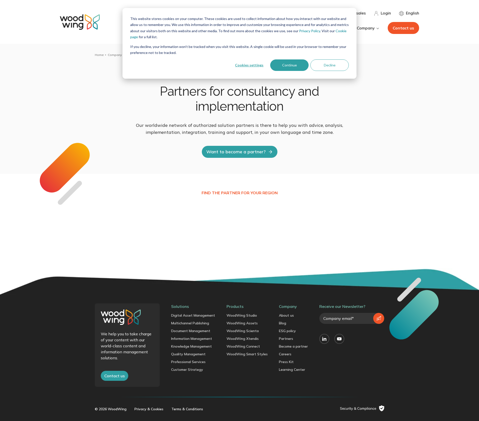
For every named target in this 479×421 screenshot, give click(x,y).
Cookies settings (249, 65)
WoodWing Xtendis (243, 338)
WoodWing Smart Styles (247, 354)
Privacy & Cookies (148, 409)
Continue (289, 65)
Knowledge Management (191, 346)
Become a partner (293, 346)
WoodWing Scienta (243, 331)
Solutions (180, 306)
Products (235, 306)
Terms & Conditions (187, 409)
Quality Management (188, 354)
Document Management (190, 331)
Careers (285, 354)
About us (286, 315)
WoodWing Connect (243, 346)
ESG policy (287, 331)
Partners (286, 338)
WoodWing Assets (242, 323)
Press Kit (286, 362)
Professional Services (188, 362)
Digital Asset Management (193, 315)
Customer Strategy (187, 369)
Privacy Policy (309, 31)
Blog (282, 323)
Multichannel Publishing (190, 323)
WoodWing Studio (242, 315)
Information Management (191, 338)
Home (99, 55)
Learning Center (292, 369)
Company (115, 55)
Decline (330, 65)
